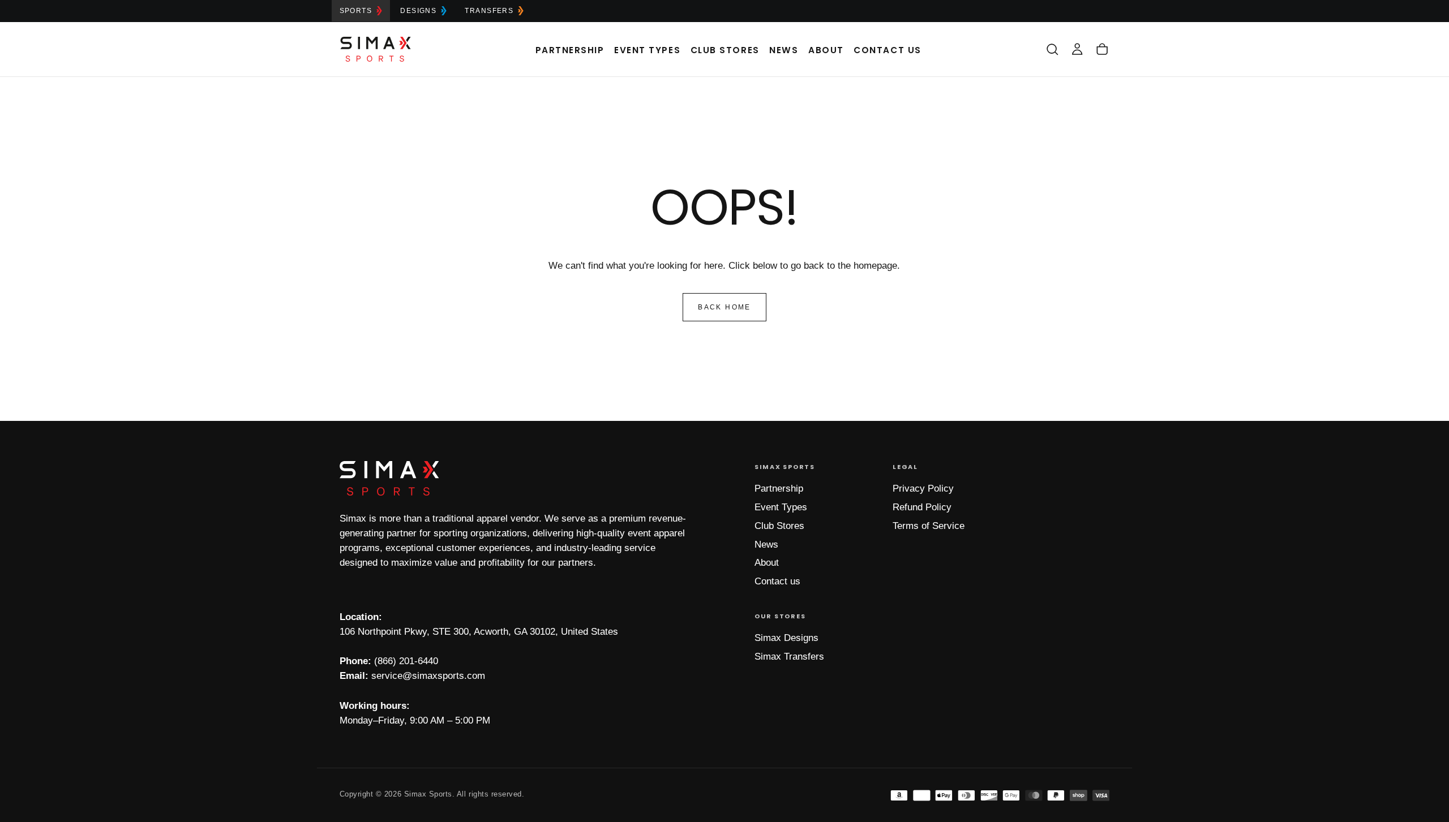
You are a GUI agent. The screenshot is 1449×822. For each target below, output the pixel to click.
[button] (1052, 49)
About (826, 50)
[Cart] (1102, 49)
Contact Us (887, 50)
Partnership (570, 50)
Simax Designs (786, 637)
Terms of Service (928, 525)
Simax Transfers (789, 656)
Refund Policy (922, 507)
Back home (724, 307)
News (783, 50)
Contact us (777, 581)
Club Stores (725, 50)
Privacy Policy (923, 488)
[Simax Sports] (389, 478)
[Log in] (1077, 49)
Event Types (647, 50)
